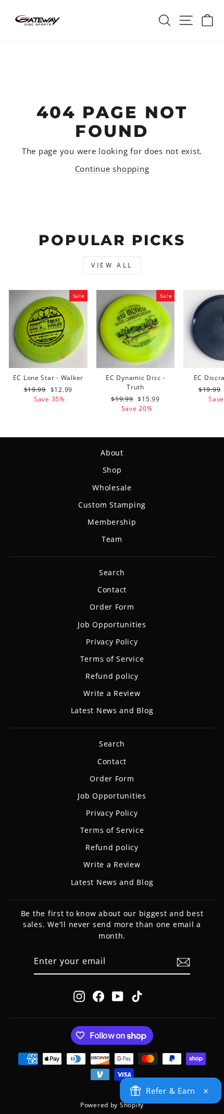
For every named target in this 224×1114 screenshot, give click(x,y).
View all (112, 265)
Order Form (112, 607)
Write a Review (111, 693)
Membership (112, 522)
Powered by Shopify (112, 1104)
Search (112, 572)
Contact (112, 589)
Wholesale (112, 487)
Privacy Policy (112, 642)
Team (112, 539)
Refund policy (112, 676)
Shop (112, 470)
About (112, 453)
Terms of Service (112, 659)
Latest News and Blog (112, 710)
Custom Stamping (112, 505)
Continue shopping (112, 168)
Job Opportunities (112, 624)
